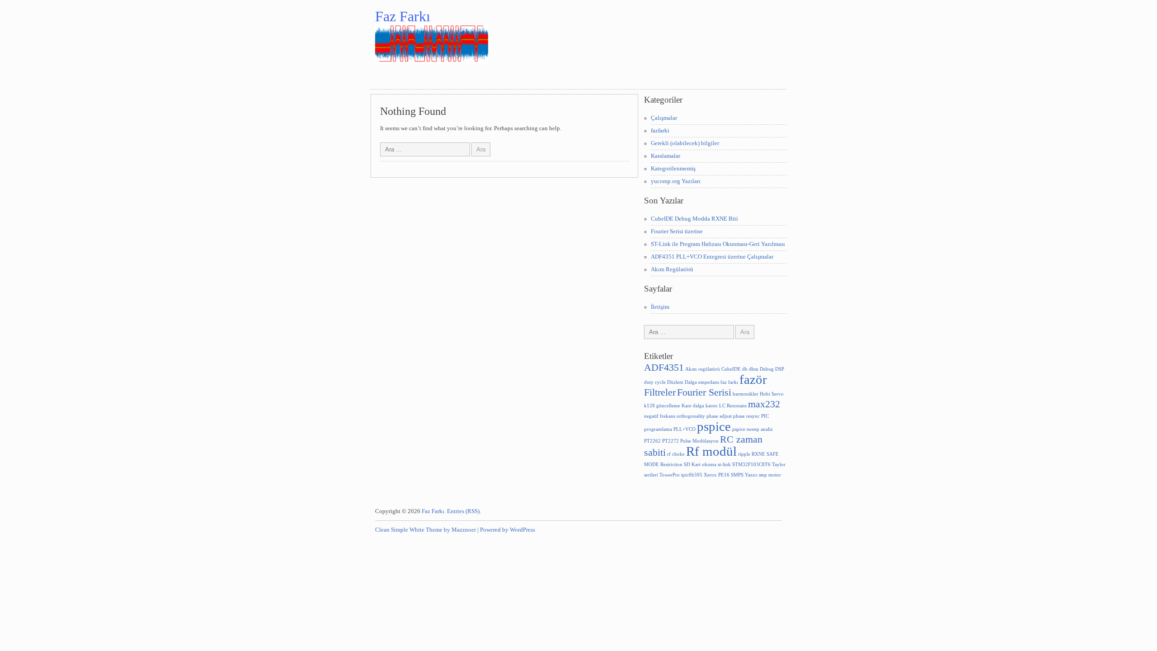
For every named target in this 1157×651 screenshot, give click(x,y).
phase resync (746, 416)
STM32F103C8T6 (751, 464)
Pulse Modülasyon (699, 441)
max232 (764, 404)
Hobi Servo (772, 394)
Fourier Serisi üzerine (677, 231)
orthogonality (691, 416)
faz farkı (729, 382)
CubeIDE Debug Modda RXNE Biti (694, 219)
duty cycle (655, 382)
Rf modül (711, 451)
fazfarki (660, 130)
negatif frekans (659, 416)
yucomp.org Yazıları (676, 181)
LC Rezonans (733, 405)
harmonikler (745, 394)
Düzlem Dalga (682, 382)
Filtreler (660, 392)
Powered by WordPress (507, 530)
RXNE (758, 454)
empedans (708, 382)
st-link (724, 464)
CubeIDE (731, 369)
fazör (753, 379)
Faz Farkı (402, 16)
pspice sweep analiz (752, 429)
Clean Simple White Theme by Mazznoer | (427, 530)
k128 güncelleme (662, 405)
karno (711, 405)
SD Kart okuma (700, 464)
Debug (767, 369)
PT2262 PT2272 (661, 441)
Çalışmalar (664, 118)
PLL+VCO (684, 429)
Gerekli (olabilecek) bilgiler (685, 143)
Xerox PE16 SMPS (723, 474)
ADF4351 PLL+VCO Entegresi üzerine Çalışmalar (712, 257)
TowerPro (669, 474)
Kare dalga (693, 405)
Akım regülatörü (702, 369)
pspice (714, 426)
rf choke (676, 454)
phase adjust (719, 416)
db (745, 369)
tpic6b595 (691, 474)
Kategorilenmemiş (673, 168)
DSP (779, 369)
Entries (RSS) (463, 511)
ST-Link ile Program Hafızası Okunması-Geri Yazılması (718, 244)
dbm (753, 369)
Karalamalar (665, 156)
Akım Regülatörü (672, 269)
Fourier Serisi (704, 392)
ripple (744, 454)
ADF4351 (664, 367)
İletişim (660, 307)
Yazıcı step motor (763, 474)
